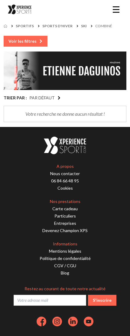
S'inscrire (102, 300)
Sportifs (25, 26)
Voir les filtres (22, 41)
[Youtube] (88, 321)
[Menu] (116, 9)
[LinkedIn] (73, 321)
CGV (58, 265)
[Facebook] (41, 321)
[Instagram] (57, 321)
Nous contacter (65, 173)
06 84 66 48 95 (65, 180)
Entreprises (65, 223)
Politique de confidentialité (65, 258)
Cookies (65, 188)
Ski (84, 26)
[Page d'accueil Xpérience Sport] (19, 10)
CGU (71, 265)
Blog (65, 272)
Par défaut (42, 97)
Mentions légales (65, 251)
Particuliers (65, 215)
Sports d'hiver (57, 26)
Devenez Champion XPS (65, 230)
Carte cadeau (65, 208)
